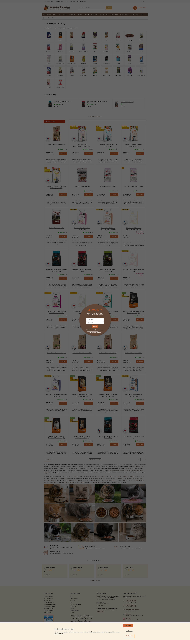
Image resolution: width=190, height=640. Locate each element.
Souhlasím (129, 635)
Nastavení (128, 625)
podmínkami (100, 329)
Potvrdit (95, 326)
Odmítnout (129, 631)
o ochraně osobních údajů (95, 330)
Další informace (59, 633)
